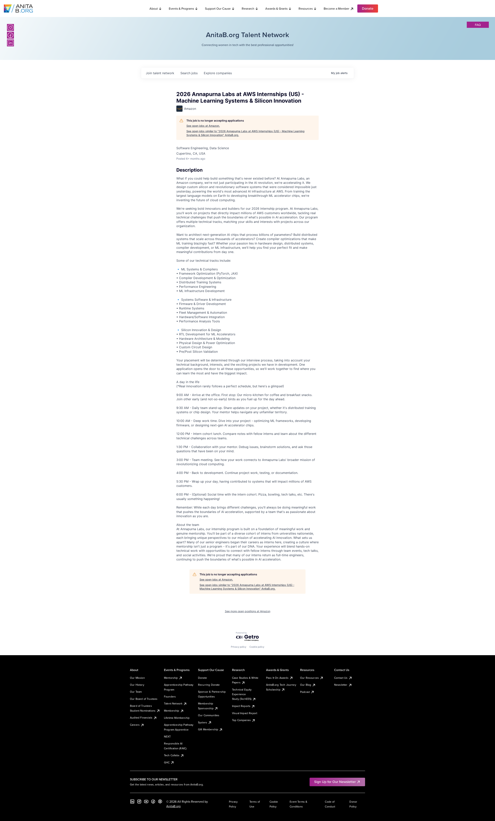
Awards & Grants (276, 8)
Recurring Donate (209, 685)
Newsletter (340, 685)
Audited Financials (141, 718)
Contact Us (341, 678)
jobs (189, 73)
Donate (202, 678)
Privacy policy (238, 646)
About (153, 8)
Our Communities (208, 715)
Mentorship (171, 678)
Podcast (305, 692)
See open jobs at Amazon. (203, 125)
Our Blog (305, 685)
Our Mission (137, 678)
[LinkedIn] (10, 42)
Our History (137, 685)
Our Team (136, 692)
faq (478, 25)
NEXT (167, 736)
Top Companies (241, 720)
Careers (135, 725)
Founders (170, 696)
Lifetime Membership (176, 718)
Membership (171, 711)
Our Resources (309, 678)
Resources (306, 8)
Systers (202, 722)
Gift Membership (208, 729)
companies (218, 73)
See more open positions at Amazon (247, 611)
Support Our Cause (218, 8)
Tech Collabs (171, 755)
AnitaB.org (173, 806)
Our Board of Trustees (143, 699)
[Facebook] (10, 35)
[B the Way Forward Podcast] (160, 801)
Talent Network (173, 703)
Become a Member (336, 8)
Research (248, 8)
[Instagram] (10, 27)
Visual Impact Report (244, 713)
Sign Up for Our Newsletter (335, 781)
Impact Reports (241, 706)
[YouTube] (146, 801)
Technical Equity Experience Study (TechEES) (242, 694)
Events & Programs (181, 8)
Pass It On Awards (277, 678)
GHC (167, 762)
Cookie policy (256, 646)
